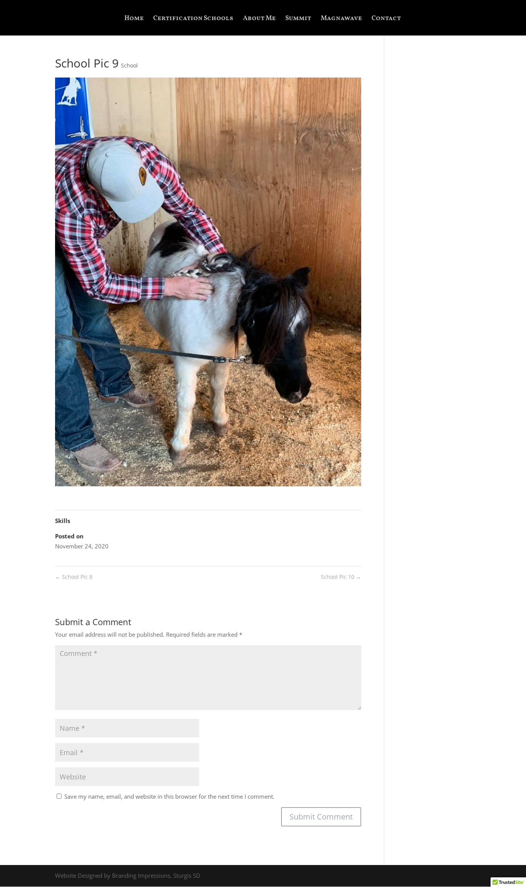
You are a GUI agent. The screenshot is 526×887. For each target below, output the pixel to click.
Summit (298, 19)
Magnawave (341, 19)
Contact (386, 19)
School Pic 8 (73, 576)
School (129, 65)
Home (134, 19)
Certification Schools (193, 19)
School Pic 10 (341, 576)
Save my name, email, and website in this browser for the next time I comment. (169, 796)
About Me (259, 19)
